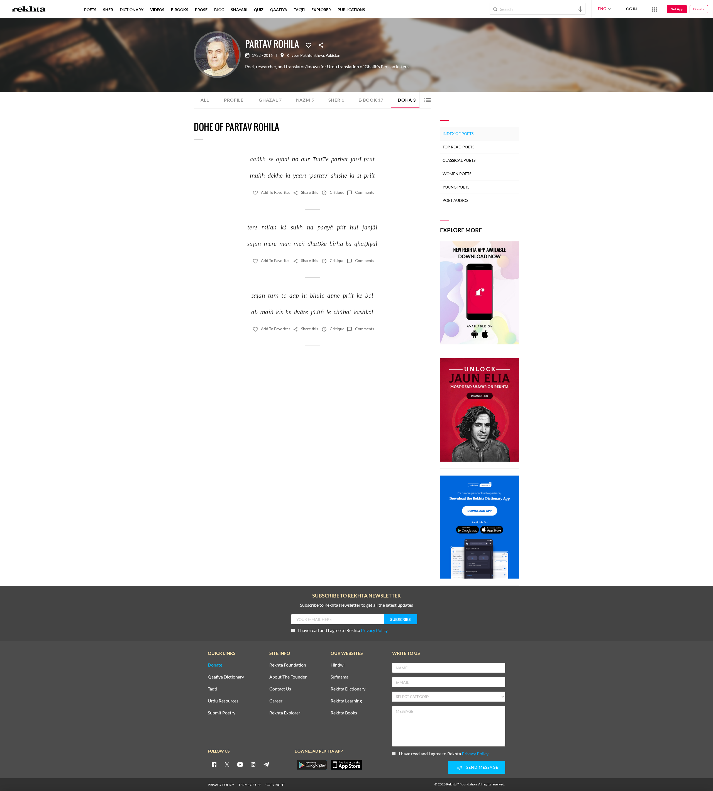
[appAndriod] (312, 765)
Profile (233, 99)
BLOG (219, 9)
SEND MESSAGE (482, 767)
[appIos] (346, 765)
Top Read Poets (458, 147)
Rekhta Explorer (284, 713)
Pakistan (333, 55)
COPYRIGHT (275, 785)
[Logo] (28, 9)
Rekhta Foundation (287, 665)
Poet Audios (455, 200)
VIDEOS (157, 9)
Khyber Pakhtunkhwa (305, 55)
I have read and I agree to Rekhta (343, 630)
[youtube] (240, 764)
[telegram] (266, 764)
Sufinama (339, 677)
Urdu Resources (223, 701)
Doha (407, 99)
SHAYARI (239, 9)
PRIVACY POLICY (221, 785)
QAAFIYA (278, 9)
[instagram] (253, 764)
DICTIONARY (131, 9)
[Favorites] (309, 45)
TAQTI (299, 9)
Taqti (212, 689)
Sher (336, 99)
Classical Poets (459, 160)
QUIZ (258, 9)
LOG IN (630, 8)
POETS (90, 9)
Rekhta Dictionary (348, 689)
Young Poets (456, 187)
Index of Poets (458, 133)
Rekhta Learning (346, 701)
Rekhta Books (344, 713)
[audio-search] (580, 8)
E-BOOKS (179, 9)
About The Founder (288, 677)
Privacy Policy (374, 630)
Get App (677, 9)
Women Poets (457, 173)
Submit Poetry (221, 713)
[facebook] (213, 764)
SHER (108, 9)
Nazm (305, 99)
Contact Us (280, 689)
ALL (205, 99)
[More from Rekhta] (654, 9)
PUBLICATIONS (351, 9)
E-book (371, 99)
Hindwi (338, 665)
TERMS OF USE (249, 785)
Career (275, 701)
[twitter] (227, 764)
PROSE (201, 9)
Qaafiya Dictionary (226, 677)
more (377, 9)
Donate (698, 9)
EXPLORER (321, 9)
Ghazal (270, 99)
